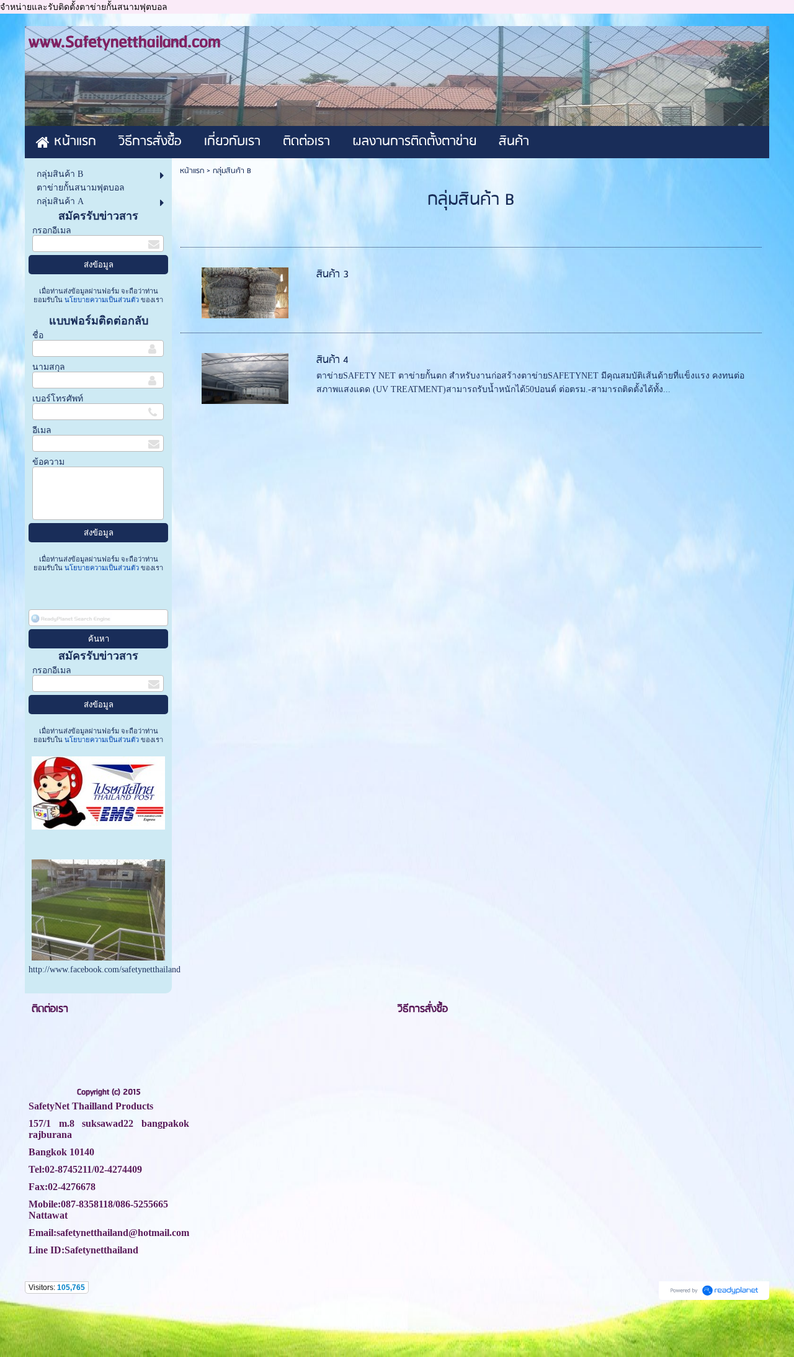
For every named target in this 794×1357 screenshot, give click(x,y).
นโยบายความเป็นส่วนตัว (102, 299)
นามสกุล (48, 367)
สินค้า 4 (332, 360)
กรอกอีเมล (51, 230)
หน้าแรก (192, 170)
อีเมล (41, 430)
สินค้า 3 (332, 274)
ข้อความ (48, 462)
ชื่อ (37, 335)
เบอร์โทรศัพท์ (57, 398)
